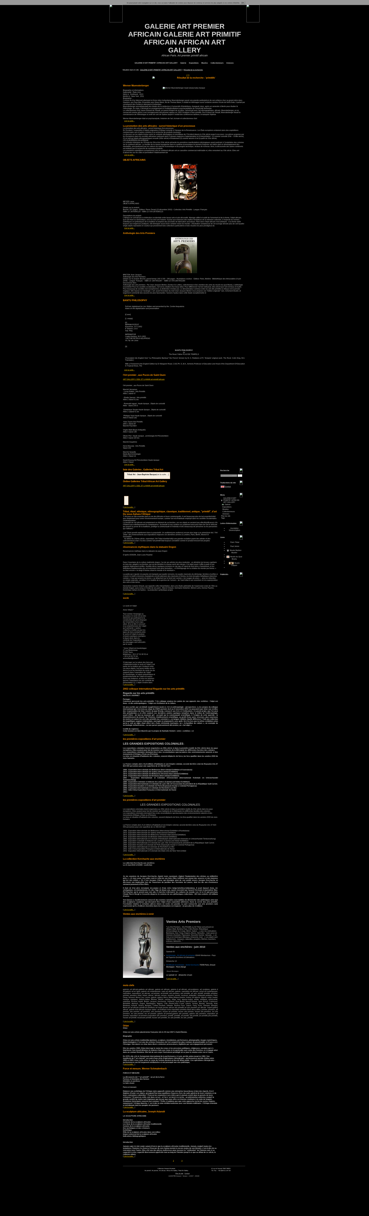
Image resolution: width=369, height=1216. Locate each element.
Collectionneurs (216, 63)
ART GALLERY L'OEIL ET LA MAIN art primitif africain (144, 379)
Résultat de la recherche (193, 70)
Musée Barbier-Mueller (235, 551)
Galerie (183, 63)
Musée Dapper (235, 564)
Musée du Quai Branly (236, 558)
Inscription (234, 528)
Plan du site (225, 516)
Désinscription (234, 530)
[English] (223, 487)
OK (242, 3)
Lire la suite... (129, 121)
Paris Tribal (234, 542)
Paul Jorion (234, 546)
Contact (187, 1173)
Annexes (230, 63)
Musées (204, 63)
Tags (223, 518)
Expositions (193, 63)
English (228, 487)
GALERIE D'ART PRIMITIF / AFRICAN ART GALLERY (155, 63)
